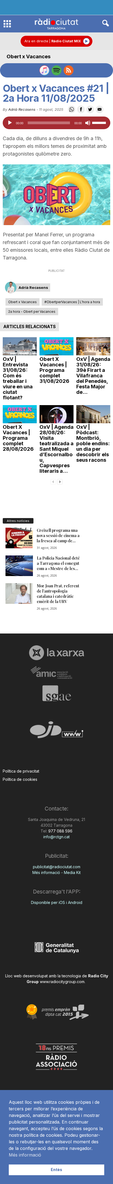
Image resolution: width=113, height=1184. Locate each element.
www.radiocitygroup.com (62, 981)
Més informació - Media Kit (56, 872)
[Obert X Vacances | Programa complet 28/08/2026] (20, 414)
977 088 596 (59, 831)
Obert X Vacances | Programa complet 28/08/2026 (18, 438)
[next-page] (60, 481)
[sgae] (56, 693)
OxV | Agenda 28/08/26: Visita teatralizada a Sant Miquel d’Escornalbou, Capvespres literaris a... (56, 449)
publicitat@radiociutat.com (56, 866)
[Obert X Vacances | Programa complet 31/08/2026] (56, 346)
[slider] (100, 122)
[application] (56, 123)
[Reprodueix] (10, 123)
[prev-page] (53, 481)
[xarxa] (56, 652)
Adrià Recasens (21, 109)
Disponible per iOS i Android (56, 902)
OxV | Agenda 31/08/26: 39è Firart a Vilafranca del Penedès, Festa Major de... (93, 375)
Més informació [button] (25, 1155)
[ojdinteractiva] (56, 732)
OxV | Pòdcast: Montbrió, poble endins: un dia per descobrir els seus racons (93, 443)
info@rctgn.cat (56, 836)
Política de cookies (20, 779)
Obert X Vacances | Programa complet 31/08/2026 (54, 370)
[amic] (56, 672)
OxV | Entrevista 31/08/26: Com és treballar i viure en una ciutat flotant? (18, 378)
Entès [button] (56, 1169)
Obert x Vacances (28, 56)
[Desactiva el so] (88, 123)
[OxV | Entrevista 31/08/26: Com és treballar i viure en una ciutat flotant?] (20, 346)
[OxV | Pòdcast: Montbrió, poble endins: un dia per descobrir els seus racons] (93, 414)
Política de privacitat (21, 771)
